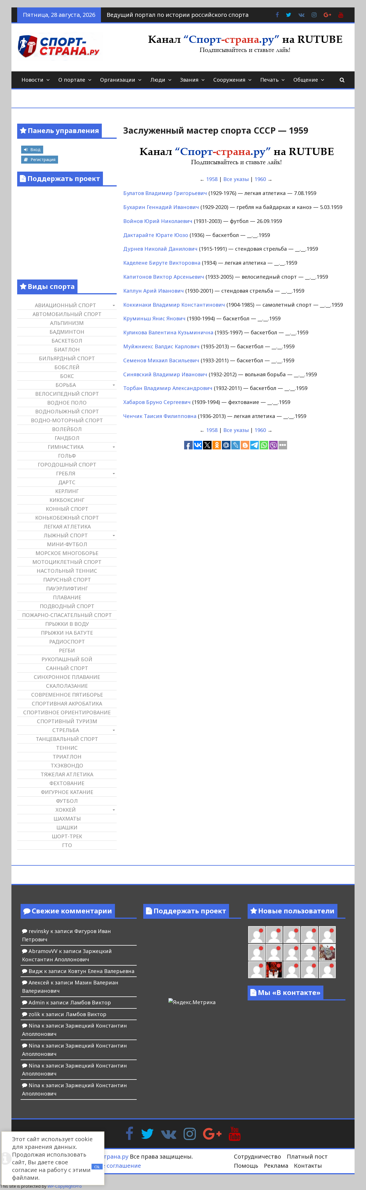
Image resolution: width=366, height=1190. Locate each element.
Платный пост (307, 1156)
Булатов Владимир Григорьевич (165, 193)
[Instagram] (190, 1133)
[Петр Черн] (327, 934)
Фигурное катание (67, 792)
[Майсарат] (274, 970)
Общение (305, 79)
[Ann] (256, 952)
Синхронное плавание (67, 677)
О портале (71, 79)
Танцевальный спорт (67, 738)
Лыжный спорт (65, 535)
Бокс (67, 376)
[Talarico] (292, 934)
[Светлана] (292, 952)
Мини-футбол (67, 544)
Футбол (67, 800)
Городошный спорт (67, 464)
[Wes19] (327, 952)
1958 (212, 179)
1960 (260, 179)
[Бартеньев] (292, 970)
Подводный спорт (67, 606)
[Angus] (274, 934)
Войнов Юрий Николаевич (157, 221)
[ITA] (256, 970)
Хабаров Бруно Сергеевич (157, 402)
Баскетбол (66, 340)
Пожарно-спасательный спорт (67, 615)
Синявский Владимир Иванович (165, 374)
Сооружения (229, 79)
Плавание (67, 597)
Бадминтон (66, 331)
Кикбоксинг (66, 499)
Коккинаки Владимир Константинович (174, 304)
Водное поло (67, 402)
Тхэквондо (67, 765)
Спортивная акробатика (67, 703)
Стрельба (65, 730)
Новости (32, 79)
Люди (157, 79)
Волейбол (67, 429)
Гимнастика (65, 446)
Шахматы (67, 818)
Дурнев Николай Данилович (160, 248)
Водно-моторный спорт (67, 420)
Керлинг (67, 491)
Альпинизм (67, 322)
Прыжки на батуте (67, 632)
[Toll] (309, 934)
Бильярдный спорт (67, 358)
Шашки (66, 827)
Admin (37, 1002)
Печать (269, 79)
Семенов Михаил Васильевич (161, 360)
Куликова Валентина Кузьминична (168, 332)
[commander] (309, 952)
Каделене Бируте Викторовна (161, 262)
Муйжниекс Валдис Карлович (161, 346)
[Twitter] (147, 1133)
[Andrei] (309, 970)
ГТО (67, 845)
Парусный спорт (67, 579)
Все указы (236, 179)
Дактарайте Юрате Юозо (155, 235)
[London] (256, 934)
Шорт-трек (67, 836)
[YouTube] (235, 1133)
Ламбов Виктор (90, 1002)
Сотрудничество (257, 1156)
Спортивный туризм (67, 721)
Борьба (65, 384)
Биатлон (67, 349)
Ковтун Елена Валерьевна (101, 971)
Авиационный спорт (65, 305)
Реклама (276, 1165)
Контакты (308, 1165)
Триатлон (67, 756)
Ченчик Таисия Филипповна (159, 416)
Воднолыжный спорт (67, 411)
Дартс (66, 482)
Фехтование (66, 783)
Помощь (246, 1165)
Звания (189, 79)
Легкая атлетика (67, 526)
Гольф (67, 455)
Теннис (67, 747)
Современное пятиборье (67, 694)
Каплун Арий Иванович (153, 290)
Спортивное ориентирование (67, 712)
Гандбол (67, 438)
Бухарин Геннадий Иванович (161, 207)
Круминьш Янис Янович (154, 318)
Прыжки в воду (67, 623)
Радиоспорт (67, 641)
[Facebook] (129, 1133)
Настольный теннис (67, 570)
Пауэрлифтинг (67, 588)
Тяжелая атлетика (67, 774)
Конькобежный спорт (67, 517)
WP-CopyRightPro (64, 1186)
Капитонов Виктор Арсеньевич (163, 276)
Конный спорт (67, 508)
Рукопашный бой (66, 659)
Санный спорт (67, 668)
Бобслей (66, 367)
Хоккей (65, 809)
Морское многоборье (66, 553)
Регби (67, 650)
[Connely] (274, 952)
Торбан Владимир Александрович (167, 388)
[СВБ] (327, 970)
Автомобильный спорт (67, 314)
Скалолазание (67, 685)
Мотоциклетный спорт (67, 561)
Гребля (65, 473)
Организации (117, 79)
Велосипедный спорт (67, 393)
